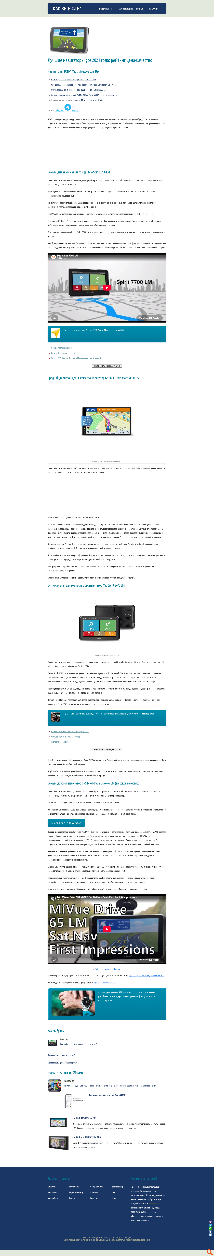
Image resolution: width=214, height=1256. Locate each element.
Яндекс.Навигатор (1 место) (63, 353)
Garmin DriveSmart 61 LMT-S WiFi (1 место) (70, 731)
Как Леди (153, 8)
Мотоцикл (94, 1192)
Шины (113, 1192)
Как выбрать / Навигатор (66, 822)
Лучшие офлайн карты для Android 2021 (146, 975)
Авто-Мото (81, 100)
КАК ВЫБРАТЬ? (67, 8)
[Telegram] (210, 1225)
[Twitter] (210, 1235)
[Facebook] (210, 1231)
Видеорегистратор (76, 1192)
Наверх (116, 969)
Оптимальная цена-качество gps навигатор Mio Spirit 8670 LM (78, 90)
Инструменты (105, 8)
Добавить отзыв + (103, 969)
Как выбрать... (145, 1191)
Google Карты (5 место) (61, 348)
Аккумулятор (74, 1186)
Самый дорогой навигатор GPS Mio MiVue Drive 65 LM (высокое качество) (84, 95)
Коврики (72, 1198)
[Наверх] (210, 1238)
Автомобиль (53, 1198)
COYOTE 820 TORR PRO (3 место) (65, 736)
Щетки (113, 1198)
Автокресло (52, 1192)
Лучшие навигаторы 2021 (105, 982)
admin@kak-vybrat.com (100, 1237)
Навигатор (92, 100)
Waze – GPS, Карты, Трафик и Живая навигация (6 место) (76, 358)
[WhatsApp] (210, 1228)
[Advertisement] (107, 150)
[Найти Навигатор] (210, 1252)
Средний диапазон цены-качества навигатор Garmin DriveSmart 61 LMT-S (83, 85)
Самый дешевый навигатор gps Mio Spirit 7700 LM (73, 79)
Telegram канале (67, 110)
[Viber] (210, 1222)
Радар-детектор (117, 1186)
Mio (101, 100)
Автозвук (51, 1186)
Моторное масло (96, 1186)
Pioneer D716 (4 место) (61, 741)
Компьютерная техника (131, 8)
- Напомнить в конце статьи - (107, 366)
